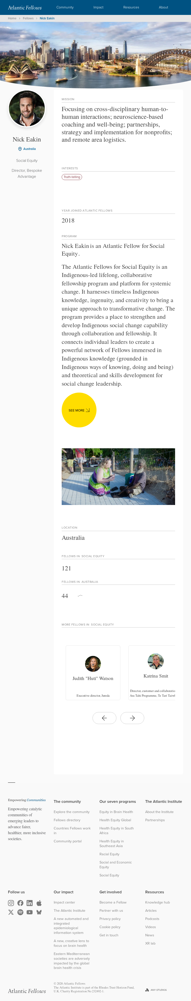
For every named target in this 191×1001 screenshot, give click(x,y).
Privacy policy (110, 918)
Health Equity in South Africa (116, 830)
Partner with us (111, 910)
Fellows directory (67, 820)
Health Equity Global (115, 820)
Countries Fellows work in (72, 830)
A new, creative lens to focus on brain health (71, 943)
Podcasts (152, 918)
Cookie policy (109, 927)
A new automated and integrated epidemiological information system (71, 925)
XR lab (150, 943)
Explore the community (72, 812)
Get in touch (108, 935)
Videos (150, 927)
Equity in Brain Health (116, 812)
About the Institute (159, 812)
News (149, 935)
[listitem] (93, 672)
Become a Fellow (113, 902)
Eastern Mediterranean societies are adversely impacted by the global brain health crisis (72, 961)
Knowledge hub (157, 902)
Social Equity (109, 875)
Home (12, 18)
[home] (25, 7)
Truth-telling (72, 177)
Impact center (64, 902)
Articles (151, 910)
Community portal (68, 841)
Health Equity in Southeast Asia (111, 843)
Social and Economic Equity (115, 864)
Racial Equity (109, 854)
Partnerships (155, 820)
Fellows (28, 18)
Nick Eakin (47, 18)
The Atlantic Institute (69, 910)
